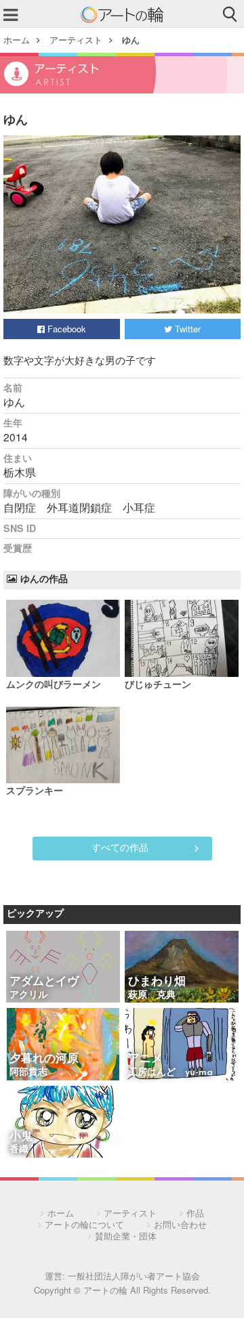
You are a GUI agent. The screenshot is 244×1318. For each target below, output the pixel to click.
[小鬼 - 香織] (63, 1123)
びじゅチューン (158, 685)
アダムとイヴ (44, 982)
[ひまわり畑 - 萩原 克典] (182, 968)
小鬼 (21, 1137)
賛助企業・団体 (126, 1235)
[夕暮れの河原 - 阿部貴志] (63, 1045)
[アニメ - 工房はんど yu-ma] (182, 1045)
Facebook (65, 328)
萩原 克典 (152, 995)
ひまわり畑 (157, 982)
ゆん (131, 39)
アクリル (28, 995)
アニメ (145, 1059)
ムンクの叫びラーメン (53, 685)
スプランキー (34, 792)
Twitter (186, 328)
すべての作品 (120, 847)
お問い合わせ (180, 1224)
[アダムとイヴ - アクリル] (63, 968)
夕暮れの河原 (44, 1059)
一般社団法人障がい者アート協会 (134, 1275)
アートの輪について (84, 1224)
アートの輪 (122, 15)
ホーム (16, 39)
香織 (18, 1150)
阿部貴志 (28, 1073)
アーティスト (75, 39)
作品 (195, 1212)
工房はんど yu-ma (170, 1073)
